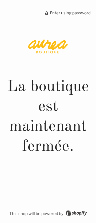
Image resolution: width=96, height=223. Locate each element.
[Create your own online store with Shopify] (75, 213)
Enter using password (70, 13)
